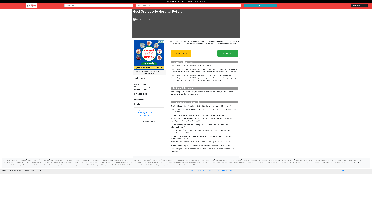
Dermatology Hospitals (82, 160)
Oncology (337, 162)
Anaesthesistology (86, 165)
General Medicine (327, 162)
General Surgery (308, 160)
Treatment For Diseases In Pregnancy (186, 160)
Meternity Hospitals (119, 160)
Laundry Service (94, 160)
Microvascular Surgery (239, 162)
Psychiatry (308, 162)
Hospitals (141, 110)
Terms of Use (222, 170)
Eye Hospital (69, 160)
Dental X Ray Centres (185, 165)
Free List (359, 5)
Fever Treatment (131, 160)
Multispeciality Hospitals (57, 160)
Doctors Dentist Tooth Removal (137, 165)
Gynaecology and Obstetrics (294, 162)
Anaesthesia (281, 162)
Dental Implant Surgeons (154, 165)
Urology (250, 162)
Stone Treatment (106, 162)
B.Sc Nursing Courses (8, 162)
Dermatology (64, 165)
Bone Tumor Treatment (222, 160)
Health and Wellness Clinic (155, 162)
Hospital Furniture (274, 160)
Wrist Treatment (156, 160)
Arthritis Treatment (95, 162)
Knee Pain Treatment (144, 160)
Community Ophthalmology (51, 165)
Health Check (6, 160)
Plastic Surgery (214, 162)
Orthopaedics (272, 162)
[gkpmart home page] (31, 6)
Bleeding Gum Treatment (65, 162)
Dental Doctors (7, 165)
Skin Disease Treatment (81, 162)
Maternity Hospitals (145, 113)
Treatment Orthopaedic (36, 162)
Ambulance (299, 160)
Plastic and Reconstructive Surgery (198, 162)
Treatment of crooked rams (121, 162)
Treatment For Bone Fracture (206, 160)
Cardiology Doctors (106, 160)
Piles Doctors (337, 160)
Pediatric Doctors (37, 165)
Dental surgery (74, 165)
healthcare (15, 160)
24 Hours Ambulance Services (323, 160)
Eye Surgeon (253, 160)
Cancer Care (26, 165)
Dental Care (123, 165)
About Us (190, 170)
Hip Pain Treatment (168, 160)
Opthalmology (316, 162)
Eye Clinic (357, 160)
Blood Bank (115, 165)
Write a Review (181, 53)
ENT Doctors (354, 162)
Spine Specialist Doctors (170, 165)
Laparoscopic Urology (260, 162)
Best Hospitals (143, 115)
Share (344, 170)
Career (231, 170)
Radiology (96, 165)
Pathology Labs (105, 165)
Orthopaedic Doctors (22, 162)
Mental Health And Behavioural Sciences (175, 162)
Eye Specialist (263, 160)
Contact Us (200, 170)
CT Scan (195, 165)
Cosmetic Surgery (226, 162)
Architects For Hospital (287, 160)
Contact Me (227, 53)
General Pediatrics (236, 160)
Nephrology (345, 162)
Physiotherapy (17, 165)
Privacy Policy (211, 170)
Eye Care (245, 160)
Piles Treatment (348, 160)
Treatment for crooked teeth (138, 162)
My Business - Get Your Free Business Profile (186, 1)
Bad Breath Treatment (51, 162)
